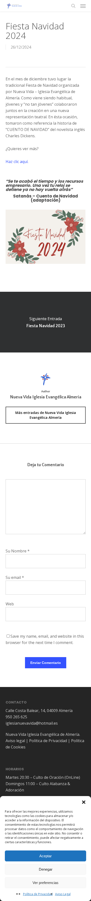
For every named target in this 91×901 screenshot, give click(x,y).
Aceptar (45, 856)
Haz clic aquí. (17, 161)
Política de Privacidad (38, 894)
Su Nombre (18, 551)
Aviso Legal (63, 894)
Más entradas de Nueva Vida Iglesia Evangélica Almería (45, 415)
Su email (15, 577)
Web (10, 604)
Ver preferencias (45, 883)
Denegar (45, 869)
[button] (83, 802)
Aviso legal (15, 740)
